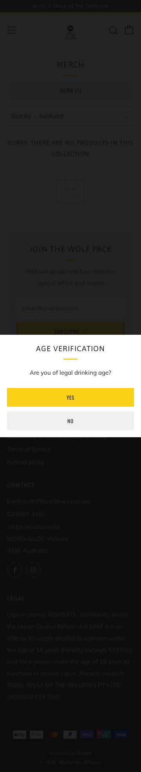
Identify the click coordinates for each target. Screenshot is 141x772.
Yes (70, 397)
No (70, 421)
